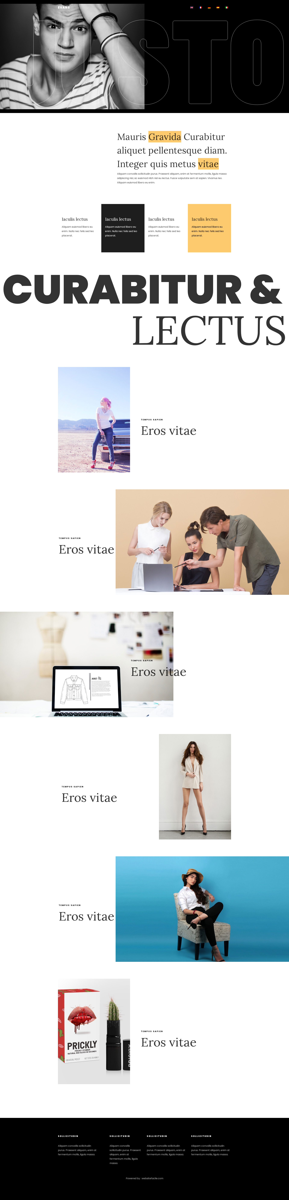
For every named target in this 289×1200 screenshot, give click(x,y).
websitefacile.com (152, 1178)
